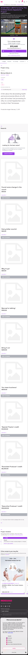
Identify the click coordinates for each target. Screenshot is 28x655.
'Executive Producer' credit (12, 506)
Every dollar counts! (9, 229)
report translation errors (6, 614)
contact (7, 75)
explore (7, 554)
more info (3, 75)
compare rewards (8, 153)
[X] (3, 606)
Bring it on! (6, 348)
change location (20, 4)
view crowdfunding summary (14, 55)
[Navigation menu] (26, 1)
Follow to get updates (8, 543)
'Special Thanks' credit (10, 427)
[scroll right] (26, 27)
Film (2, 79)
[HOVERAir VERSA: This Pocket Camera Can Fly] (13, 569)
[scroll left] (2, 27)
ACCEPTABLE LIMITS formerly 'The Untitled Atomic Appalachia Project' (14, 10)
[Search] (16, 2)
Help (11, 534)
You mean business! (9, 387)
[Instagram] (7, 606)
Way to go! (6, 269)
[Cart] (19, 2)
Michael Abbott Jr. (6, 13)
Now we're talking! (8, 308)
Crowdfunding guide (18, 534)
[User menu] (24, 2)
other (3, 84)
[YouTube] (5, 606)
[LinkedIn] (9, 606)
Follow (14, 51)
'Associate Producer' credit (12, 467)
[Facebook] (1, 606)
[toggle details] (24, 593)
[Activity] (22, 1)
